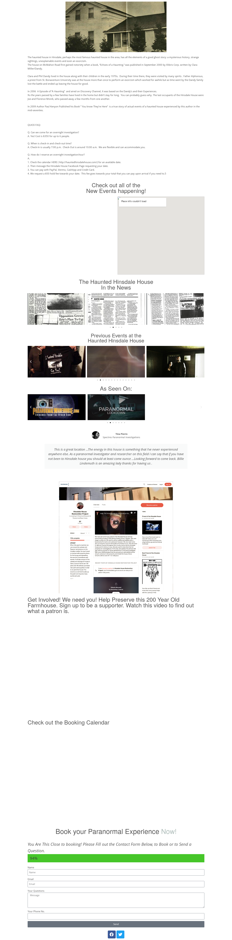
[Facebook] (112, 934)
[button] (30, 309)
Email (31, 879)
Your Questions (36, 890)
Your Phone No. (36, 911)
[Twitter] (120, 934)
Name (31, 867)
